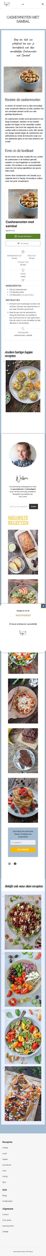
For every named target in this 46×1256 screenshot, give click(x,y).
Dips (4, 1182)
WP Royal (29, 1251)
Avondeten (6, 1165)
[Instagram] (9, 864)
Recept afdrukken (24, 236)
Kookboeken (7, 1201)
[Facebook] (15, 864)
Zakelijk (5, 1231)
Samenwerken (8, 1226)
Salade (5, 1159)
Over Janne (6, 1220)
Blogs (4, 1195)
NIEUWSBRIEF (23, 615)
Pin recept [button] (24, 243)
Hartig (5, 1176)
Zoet (4, 1170)
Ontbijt (5, 1147)
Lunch (4, 1153)
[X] (43, 606)
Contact (5, 1214)
